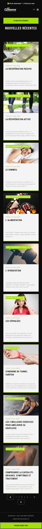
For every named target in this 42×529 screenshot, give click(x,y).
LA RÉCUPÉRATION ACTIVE (18, 119)
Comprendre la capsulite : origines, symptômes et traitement (20, 475)
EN (34, 10)
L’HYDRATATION (13, 270)
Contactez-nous (29, 3)
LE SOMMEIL (11, 169)
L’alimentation (14, 220)
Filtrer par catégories (21, 21)
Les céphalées (13, 321)
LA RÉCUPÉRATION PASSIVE (19, 69)
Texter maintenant (15, 3)
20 (34, 497)
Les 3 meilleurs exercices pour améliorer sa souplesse (19, 425)
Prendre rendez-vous (21, 525)
